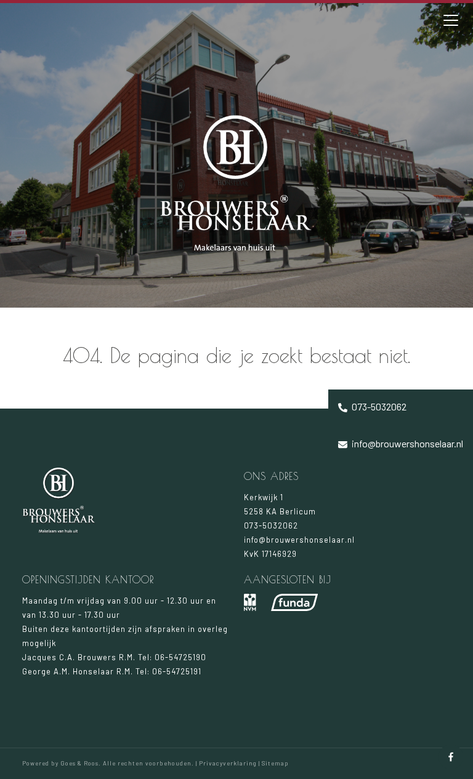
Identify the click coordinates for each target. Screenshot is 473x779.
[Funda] (294, 602)
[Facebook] (451, 757)
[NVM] (250, 602)
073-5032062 (378, 406)
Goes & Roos (79, 763)
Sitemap (275, 763)
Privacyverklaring (228, 763)
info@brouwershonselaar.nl (406, 443)
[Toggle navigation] (450, 20)
